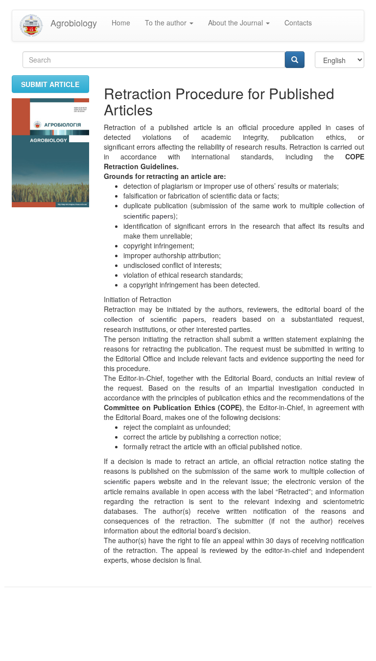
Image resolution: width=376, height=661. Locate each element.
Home (121, 22)
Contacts (298, 22)
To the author (166, 22)
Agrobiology (73, 22)
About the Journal (236, 22)
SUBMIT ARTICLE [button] (50, 84)
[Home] (35, 25)
